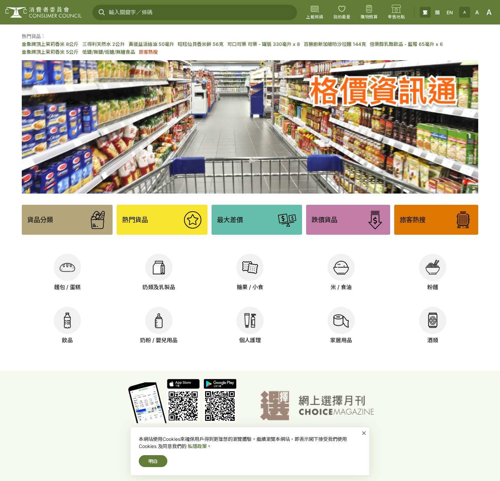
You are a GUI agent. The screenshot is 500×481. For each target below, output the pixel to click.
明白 (153, 461)
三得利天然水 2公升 (103, 44)
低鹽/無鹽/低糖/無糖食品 (108, 52)
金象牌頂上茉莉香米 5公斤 (50, 52)
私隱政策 (197, 446)
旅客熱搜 (148, 52)
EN (450, 12)
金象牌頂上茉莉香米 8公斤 (50, 44)
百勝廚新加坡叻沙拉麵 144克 (335, 44)
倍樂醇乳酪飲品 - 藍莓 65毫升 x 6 (406, 44)
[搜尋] (101, 12)
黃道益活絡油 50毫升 (151, 44)
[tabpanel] (250, 127)
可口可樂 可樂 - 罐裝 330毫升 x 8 (263, 44)
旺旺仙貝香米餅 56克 (200, 44)
